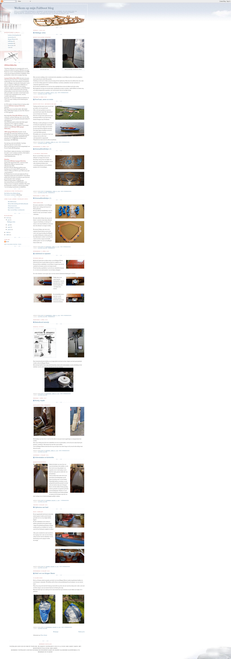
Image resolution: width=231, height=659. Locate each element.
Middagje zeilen (40, 33)
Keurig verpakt (40, 400)
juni (9, 220)
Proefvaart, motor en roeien (44, 99)
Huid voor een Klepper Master (45, 573)
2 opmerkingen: (64, 500)
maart (9, 227)
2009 (7, 232)
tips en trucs (11, 45)
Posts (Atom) (44, 635)
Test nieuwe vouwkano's (10, 195)
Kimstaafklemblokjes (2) (43, 149)
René (7, 241)
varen (49, 94)
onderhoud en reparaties (43, 253)
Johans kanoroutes (12, 206)
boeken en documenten (13, 35)
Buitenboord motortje (42, 322)
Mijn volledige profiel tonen (12, 244)
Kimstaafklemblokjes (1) (43, 198)
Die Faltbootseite (12, 201)
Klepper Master (42, 94)
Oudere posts (81, 631)
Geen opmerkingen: (63, 92)
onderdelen (51, 192)
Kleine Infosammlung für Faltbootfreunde (18, 203)
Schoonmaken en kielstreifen (44, 457)
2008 (7, 235)
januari (9, 229)
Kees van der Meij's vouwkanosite (16, 210)
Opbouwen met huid (41, 507)
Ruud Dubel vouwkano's (14, 208)
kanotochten (11, 37)
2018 (7, 218)
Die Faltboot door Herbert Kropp (12, 193)
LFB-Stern (10, 41)
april (9, 225)
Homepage (55, 631)
